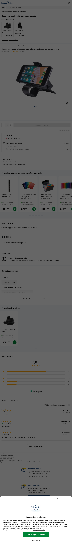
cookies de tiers (24, 524)
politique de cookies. (39, 530)
